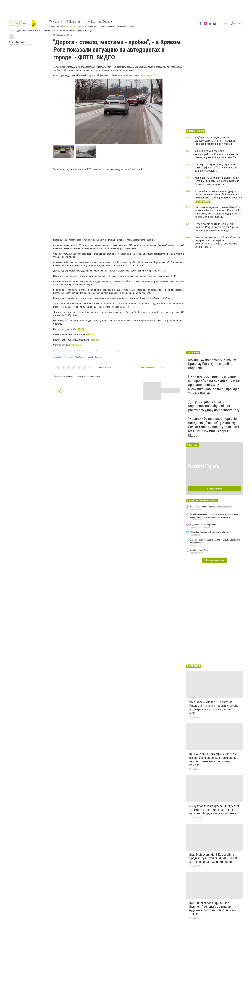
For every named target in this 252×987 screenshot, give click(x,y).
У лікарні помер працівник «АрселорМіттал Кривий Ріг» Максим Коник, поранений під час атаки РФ (216, 154)
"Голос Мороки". (147, 75)
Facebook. (94, 339)
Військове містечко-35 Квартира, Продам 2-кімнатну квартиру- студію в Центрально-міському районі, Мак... (213, 707)
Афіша (91, 21)
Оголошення (54, 26)
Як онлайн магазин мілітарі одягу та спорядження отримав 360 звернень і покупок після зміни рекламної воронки (218, 194)
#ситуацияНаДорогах (92, 357)
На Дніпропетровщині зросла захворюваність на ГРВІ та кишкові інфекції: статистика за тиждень (215, 140)
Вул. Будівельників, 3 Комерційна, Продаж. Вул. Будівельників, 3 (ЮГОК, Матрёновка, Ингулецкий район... (214, 858)
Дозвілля (108, 21)
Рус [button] (225, 24)
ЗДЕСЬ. (81, 329)
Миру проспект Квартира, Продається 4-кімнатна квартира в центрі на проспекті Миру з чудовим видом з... (214, 809)
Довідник (75, 21)
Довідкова (81, 26)
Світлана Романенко (17, 42)
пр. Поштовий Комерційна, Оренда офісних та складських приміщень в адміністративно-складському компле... (213, 759)
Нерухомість (122, 26)
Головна (11, 31)
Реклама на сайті (68, 26)
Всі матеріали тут (214, 489)
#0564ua (78, 357)
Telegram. (90, 334)
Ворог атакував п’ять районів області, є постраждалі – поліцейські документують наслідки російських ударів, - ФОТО (217, 242)
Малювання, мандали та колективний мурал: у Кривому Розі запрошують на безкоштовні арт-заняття (217, 181)
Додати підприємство (214, 560)
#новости (69, 357)
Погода (132, 26)
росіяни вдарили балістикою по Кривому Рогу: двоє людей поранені (212, 363)
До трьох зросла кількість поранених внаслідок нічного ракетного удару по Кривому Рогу (213, 405)
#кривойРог (58, 357)
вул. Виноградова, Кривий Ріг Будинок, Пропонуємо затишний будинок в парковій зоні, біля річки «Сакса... (213, 908)
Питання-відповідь (107, 26)
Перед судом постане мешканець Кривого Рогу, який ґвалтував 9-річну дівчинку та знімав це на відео (216, 227)
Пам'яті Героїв (203, 466)
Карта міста (92, 26)
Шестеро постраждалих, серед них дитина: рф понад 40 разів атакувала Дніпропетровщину (216, 167)
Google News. (74, 345)
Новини (57, 21)
